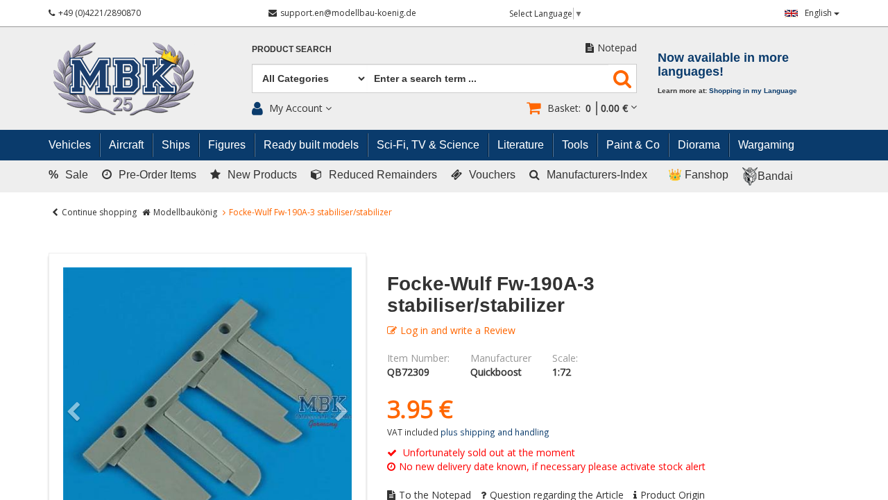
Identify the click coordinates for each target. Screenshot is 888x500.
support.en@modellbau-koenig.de (348, 13)
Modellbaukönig (185, 212)
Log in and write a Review (457, 330)
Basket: (587, 108)
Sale (68, 175)
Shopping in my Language (753, 90)
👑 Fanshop (698, 175)
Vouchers (492, 175)
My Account (295, 108)
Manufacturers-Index (597, 175)
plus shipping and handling (495, 432)
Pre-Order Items (157, 175)
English (819, 13)
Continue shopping (99, 212)
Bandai (775, 176)
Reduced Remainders (383, 175)
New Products (262, 175)
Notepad (617, 47)
